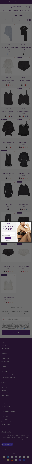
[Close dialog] (30, 223)
